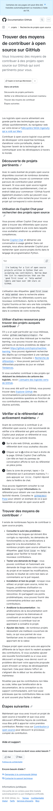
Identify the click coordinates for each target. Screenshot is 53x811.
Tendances (7, 367)
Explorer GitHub (24, 391)
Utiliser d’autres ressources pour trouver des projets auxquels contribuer (23, 323)
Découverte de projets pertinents (19, 163)
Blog (37, 801)
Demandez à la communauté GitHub (21, 774)
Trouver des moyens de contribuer (20, 513)
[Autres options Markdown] (35, 81)
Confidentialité (37, 798)
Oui (8, 757)
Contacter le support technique (19, 778)
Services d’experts (25, 801)
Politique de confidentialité (12, 762)
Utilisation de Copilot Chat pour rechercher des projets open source (26, 210)
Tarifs (12, 801)
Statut (5, 801)
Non (20, 757)
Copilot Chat (16, 240)
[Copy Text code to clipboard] (47, 261)
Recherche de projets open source (35, 27)
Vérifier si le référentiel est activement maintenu (22, 416)
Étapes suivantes (15, 706)
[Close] (45, 4)
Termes (25, 798)
